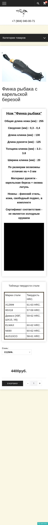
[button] (42, 523)
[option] (24, 67)
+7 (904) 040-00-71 (23, 21)
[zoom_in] (24, 67)
